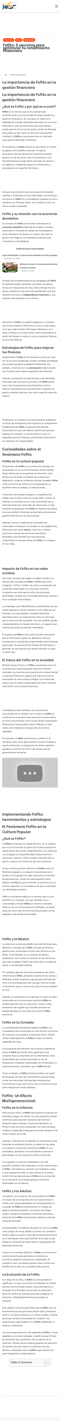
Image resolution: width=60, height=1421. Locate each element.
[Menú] (56, 7)
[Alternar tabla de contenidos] (45, 1362)
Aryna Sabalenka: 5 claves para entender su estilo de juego (29, 255)
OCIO (18, 40)
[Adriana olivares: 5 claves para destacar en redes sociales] (10, 267)
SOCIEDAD (29, 40)
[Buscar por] (51, 7)
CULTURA (8, 40)
